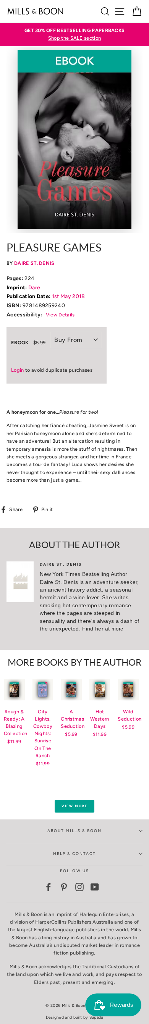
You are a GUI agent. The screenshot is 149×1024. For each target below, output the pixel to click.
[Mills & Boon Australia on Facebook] (48, 887)
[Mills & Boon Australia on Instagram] (79, 887)
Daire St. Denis (34, 263)
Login (17, 370)
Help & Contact (74, 853)
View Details (60, 315)
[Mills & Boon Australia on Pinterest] (64, 887)
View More (74, 806)
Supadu (96, 1017)
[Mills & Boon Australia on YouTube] (95, 887)
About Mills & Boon (74, 830)
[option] (74, 34)
